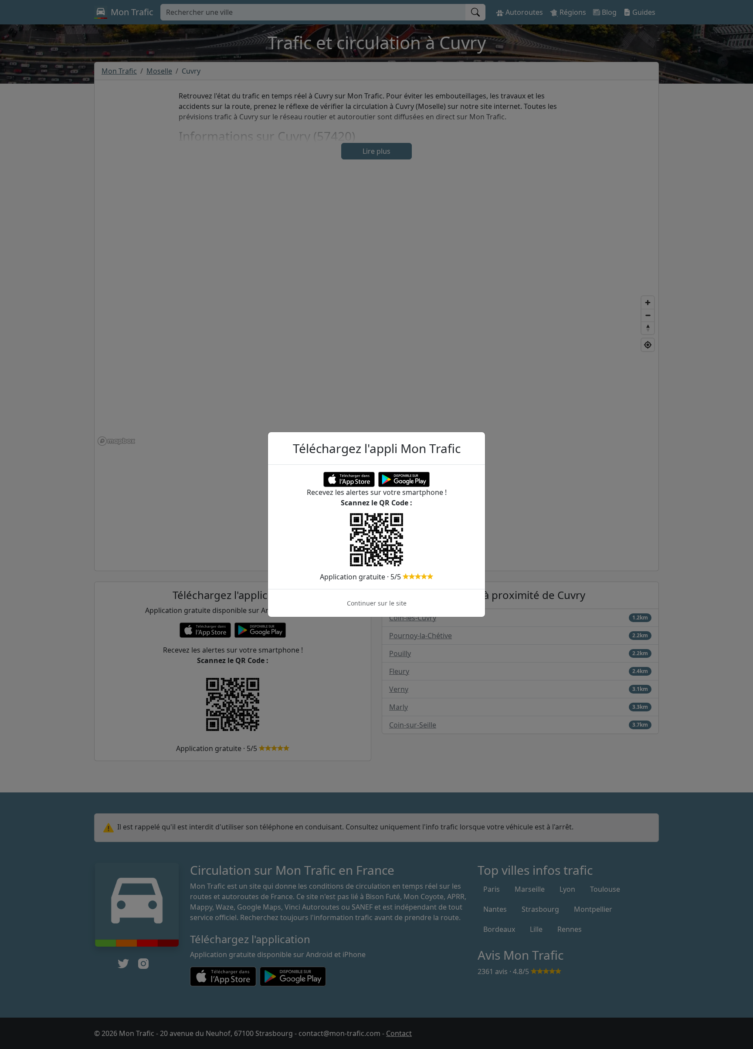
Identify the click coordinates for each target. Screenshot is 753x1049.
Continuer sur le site (377, 603)
